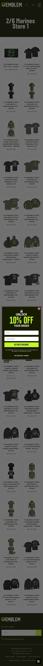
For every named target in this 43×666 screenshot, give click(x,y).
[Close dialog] (39, 308)
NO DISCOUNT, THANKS (21, 355)
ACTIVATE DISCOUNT (21, 344)
